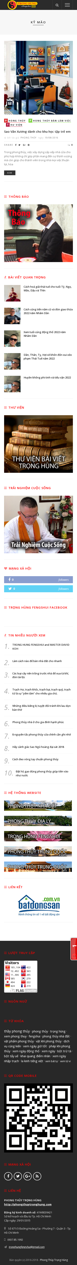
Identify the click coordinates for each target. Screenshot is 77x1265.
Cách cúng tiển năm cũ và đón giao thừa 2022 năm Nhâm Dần (48, 311)
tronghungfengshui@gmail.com (27, 1247)
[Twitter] (18, 1176)
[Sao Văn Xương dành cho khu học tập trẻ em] (38, 77)
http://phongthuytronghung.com (28, 1204)
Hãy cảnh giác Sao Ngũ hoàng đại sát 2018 (38, 747)
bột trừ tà (64, 1051)
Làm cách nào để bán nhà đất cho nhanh (37, 661)
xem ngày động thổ (26, 1051)
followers (64, 580)
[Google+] (27, 1176)
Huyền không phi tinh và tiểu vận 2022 (47, 377)
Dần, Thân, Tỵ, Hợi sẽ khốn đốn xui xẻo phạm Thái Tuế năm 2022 (48, 357)
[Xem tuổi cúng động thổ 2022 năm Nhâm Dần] (12, 338)
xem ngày (48, 1051)
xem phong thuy (15, 1036)
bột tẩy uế (11, 1056)
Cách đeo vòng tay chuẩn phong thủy (35, 759)
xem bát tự (51, 1061)
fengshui (34, 1036)
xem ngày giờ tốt (35, 1046)
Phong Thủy (28, 137)
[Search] (57, 5)
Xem (9, 172)
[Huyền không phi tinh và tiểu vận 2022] (12, 383)
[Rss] (37, 1176)
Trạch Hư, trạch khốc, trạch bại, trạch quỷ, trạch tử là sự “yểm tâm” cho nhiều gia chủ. (41, 691)
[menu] (67, 4)
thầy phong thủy (17, 1031)
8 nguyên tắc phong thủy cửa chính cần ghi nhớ (41, 734)
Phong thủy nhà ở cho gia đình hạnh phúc (38, 722)
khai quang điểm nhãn (35, 1056)
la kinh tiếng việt (32, 1061)
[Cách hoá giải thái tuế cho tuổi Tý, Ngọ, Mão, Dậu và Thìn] (12, 293)
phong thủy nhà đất (56, 1036)
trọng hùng (58, 1031)
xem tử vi (65, 1061)
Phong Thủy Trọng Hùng (54, 1260)
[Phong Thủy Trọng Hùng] (22, 4)
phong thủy (40, 1031)
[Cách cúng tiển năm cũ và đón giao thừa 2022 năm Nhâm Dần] (12, 315)
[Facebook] (8, 1176)
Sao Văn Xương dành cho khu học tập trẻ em (37, 131)
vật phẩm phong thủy (19, 1041)
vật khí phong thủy (48, 1041)
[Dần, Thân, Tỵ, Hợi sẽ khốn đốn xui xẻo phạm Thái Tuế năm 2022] (12, 361)
